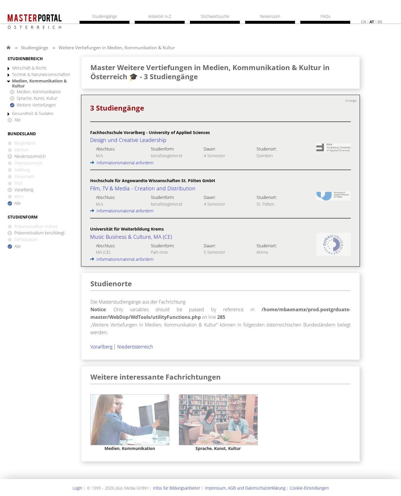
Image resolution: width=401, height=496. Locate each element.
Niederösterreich (30, 156)
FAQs (325, 16)
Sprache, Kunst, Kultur (37, 98)
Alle (17, 120)
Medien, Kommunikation (39, 91)
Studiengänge (34, 47)
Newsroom (270, 16)
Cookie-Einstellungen (309, 488)
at (372, 21)
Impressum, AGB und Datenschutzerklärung (245, 488)
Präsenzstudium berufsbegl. (39, 233)
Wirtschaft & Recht (29, 68)
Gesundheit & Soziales (32, 113)
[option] (130, 422)
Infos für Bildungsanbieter (176, 488)
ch (363, 21)
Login (77, 488)
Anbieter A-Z (159, 16)
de (380, 21)
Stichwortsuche (215, 16)
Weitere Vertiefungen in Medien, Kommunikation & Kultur (116, 47)
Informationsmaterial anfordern (124, 162)
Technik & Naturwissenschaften (41, 74)
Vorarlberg (23, 189)
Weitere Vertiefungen (36, 105)
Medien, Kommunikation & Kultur (39, 84)
